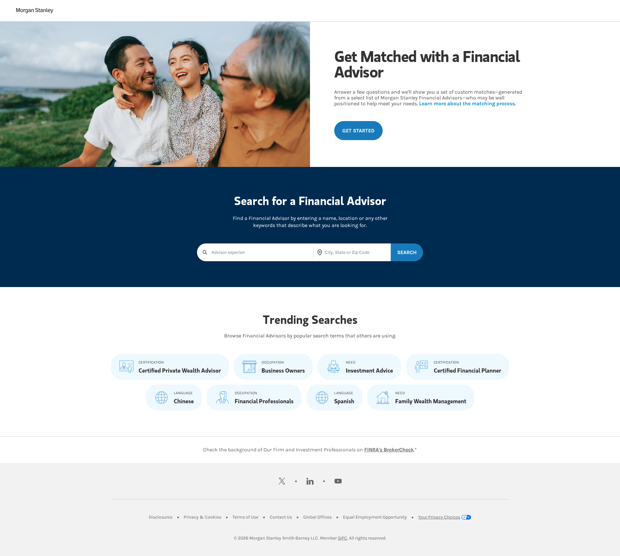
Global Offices (317, 517)
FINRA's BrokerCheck (389, 450)
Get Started (358, 131)
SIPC (342, 538)
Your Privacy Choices (439, 517)
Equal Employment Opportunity (375, 517)
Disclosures (160, 517)
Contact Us (281, 517)
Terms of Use (245, 517)
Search (407, 252)
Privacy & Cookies (202, 517)
